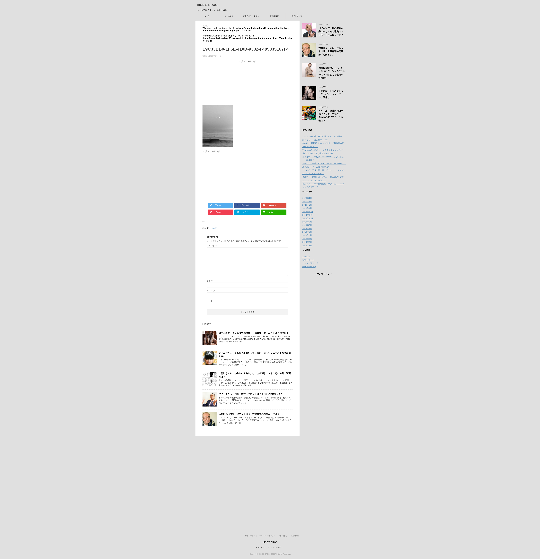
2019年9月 (307, 222)
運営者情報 (274, 16)
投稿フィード (308, 260)
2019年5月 (307, 235)
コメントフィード (310, 263)
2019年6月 (307, 232)
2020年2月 (307, 205)
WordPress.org (309, 266)
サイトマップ (296, 16)
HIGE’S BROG (207, 5)
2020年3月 (307, 201)
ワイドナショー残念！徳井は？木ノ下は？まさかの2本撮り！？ (251, 394)
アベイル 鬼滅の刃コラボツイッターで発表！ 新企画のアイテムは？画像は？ (331, 116)
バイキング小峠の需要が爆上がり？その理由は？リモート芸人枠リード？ (331, 31)
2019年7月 (307, 228)
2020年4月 (307, 198)
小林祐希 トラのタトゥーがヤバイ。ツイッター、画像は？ (331, 94)
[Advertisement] (247, 83)
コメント (212, 246)
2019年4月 (307, 239)
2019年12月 (307, 212)
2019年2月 (307, 245)
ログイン (306, 256)
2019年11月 (307, 215)
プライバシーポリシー (252, 16)
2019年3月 (307, 242)
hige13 (214, 228)
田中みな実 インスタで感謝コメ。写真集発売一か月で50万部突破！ (254, 333)
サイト (210, 301)
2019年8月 (307, 225)
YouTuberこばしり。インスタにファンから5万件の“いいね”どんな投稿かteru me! (332, 73)
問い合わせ (229, 16)
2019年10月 (307, 218)
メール (211, 291)
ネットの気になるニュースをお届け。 (270, 547)
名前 (210, 281)
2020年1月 (307, 208)
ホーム (206, 16)
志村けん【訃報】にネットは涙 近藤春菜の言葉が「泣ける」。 (251, 414)
